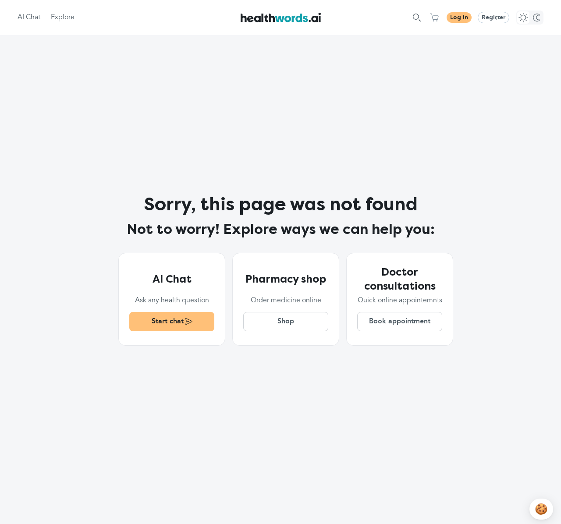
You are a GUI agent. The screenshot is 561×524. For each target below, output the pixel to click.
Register (493, 17)
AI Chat (29, 17)
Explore (63, 17)
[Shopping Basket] (434, 17)
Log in (459, 17)
